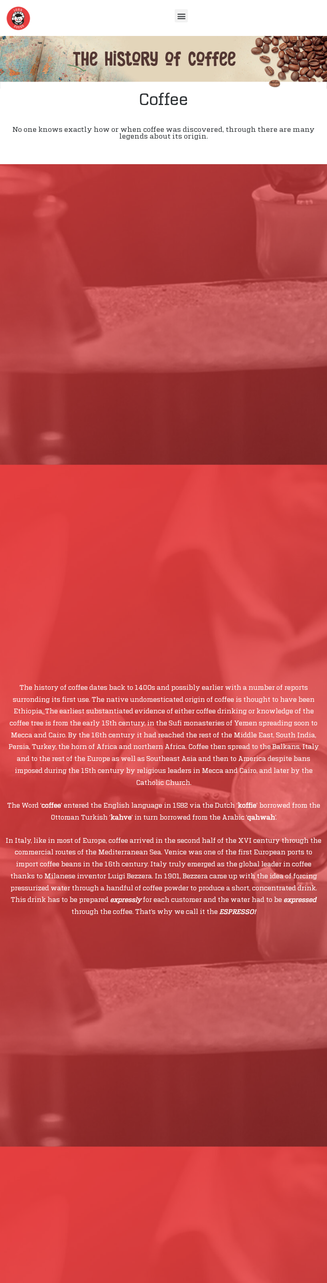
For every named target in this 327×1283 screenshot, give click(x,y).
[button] (181, 15)
